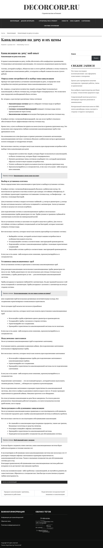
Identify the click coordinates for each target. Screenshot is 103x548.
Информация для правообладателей (12, 517)
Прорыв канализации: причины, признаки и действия (16, 493)
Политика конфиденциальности (10, 525)
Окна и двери (75, 21)
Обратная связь (6, 521)
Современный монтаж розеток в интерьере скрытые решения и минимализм (83, 99)
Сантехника (86, 21)
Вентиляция (14, 21)
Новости (65, 21)
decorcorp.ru (52, 6)
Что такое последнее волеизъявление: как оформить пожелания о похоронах (83, 73)
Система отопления (51, 25)
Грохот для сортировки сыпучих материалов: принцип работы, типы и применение (85, 83)
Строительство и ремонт (48, 21)
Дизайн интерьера (27, 21)
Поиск (73, 54)
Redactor (26, 44)
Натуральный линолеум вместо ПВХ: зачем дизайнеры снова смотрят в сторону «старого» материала (85, 109)
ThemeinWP (17, 545)
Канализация (12, 482)
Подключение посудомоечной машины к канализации (53, 493)
